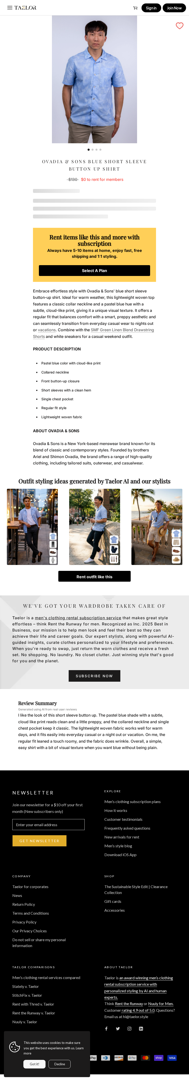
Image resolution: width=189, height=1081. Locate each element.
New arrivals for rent (121, 837)
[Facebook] (106, 1028)
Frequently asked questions (127, 828)
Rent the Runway (129, 1003)
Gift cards (112, 901)
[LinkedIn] (141, 1028)
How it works (115, 810)
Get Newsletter (39, 841)
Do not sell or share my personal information (39, 942)
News (17, 895)
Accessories (114, 910)
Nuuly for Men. (160, 1003)
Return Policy (23, 904)
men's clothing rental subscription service (78, 617)
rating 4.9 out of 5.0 (138, 1010)
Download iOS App (120, 854)
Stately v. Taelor (25, 986)
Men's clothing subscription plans (132, 801)
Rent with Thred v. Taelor (33, 1004)
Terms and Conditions (30, 913)
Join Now (174, 8)
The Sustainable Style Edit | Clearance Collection (136, 889)
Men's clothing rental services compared (46, 977)
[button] (180, 26)
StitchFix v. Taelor (27, 995)
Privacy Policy (24, 922)
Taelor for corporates (30, 886)
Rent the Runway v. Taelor (33, 1012)
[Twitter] (118, 1028)
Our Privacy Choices (29, 930)
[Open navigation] (9, 7)
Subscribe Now (94, 676)
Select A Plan (94, 270)
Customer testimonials (123, 819)
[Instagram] (129, 1028)
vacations (47, 329)
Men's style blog (118, 845)
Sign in (151, 8)
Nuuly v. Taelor (24, 1021)
